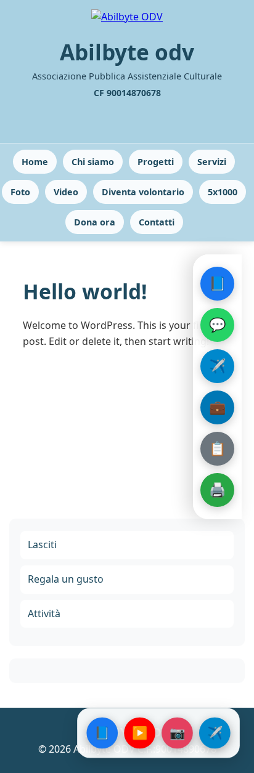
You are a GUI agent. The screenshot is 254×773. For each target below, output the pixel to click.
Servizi (211, 162)
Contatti (156, 222)
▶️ (139, 732)
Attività (44, 613)
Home (35, 162)
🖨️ (217, 489)
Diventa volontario (143, 192)
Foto (20, 192)
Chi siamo (93, 162)
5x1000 (222, 192)
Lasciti (42, 544)
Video (66, 192)
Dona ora (94, 222)
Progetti (155, 162)
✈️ (217, 365)
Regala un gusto (66, 579)
